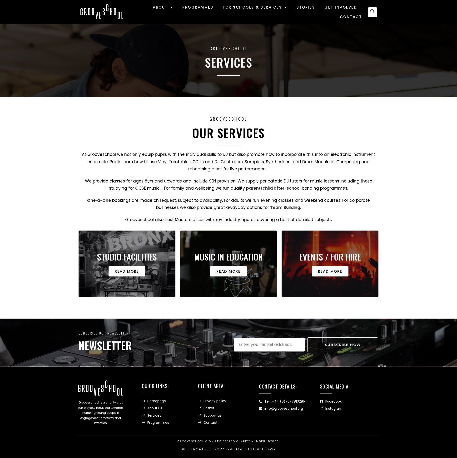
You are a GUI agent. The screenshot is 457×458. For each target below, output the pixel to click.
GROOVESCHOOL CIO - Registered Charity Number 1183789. (229, 441)
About (160, 7)
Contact (351, 16)
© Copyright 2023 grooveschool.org (228, 449)
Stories (306, 7)
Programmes (197, 7)
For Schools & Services (252, 7)
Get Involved (340, 7)
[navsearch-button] (372, 12)
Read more (127, 271)
